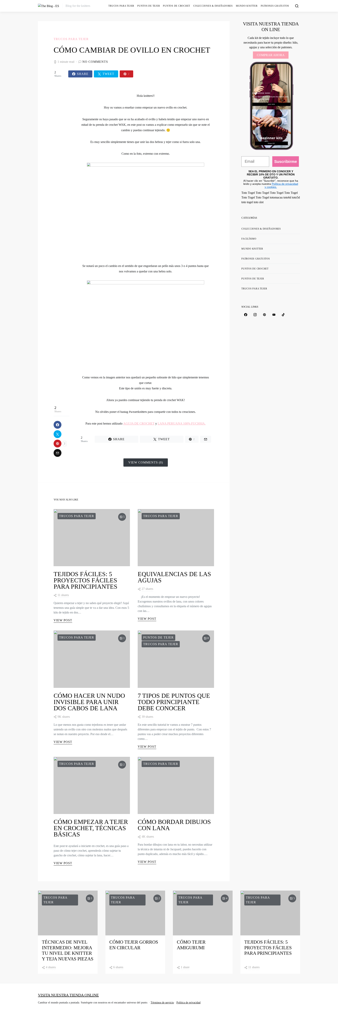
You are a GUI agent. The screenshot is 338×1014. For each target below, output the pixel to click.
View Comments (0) (145, 462)
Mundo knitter (247, 5)
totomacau (276, 197)
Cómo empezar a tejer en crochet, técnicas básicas (91, 828)
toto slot (258, 202)
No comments (95, 61)
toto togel (247, 202)
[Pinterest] (264, 314)
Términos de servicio (162, 1002)
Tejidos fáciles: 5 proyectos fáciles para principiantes (85, 580)
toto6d (287, 197)
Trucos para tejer (121, 5)
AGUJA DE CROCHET (139, 423)
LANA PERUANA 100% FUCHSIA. (182, 423)
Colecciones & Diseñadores (213, 5)
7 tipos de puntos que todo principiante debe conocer (174, 702)
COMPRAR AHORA (271, 55)
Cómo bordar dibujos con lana (174, 825)
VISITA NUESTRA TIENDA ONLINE (68, 995)
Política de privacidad (188, 1002)
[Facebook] (245, 314)
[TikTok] (283, 314)
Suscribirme (285, 161)
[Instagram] (255, 314)
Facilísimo (248, 238)
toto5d (296, 197)
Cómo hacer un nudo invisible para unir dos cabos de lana (89, 702)
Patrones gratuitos (275, 5)
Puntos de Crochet (176, 5)
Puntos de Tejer (148, 5)
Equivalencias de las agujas (174, 577)
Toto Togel (248, 192)
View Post (63, 620)
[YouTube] (274, 314)
